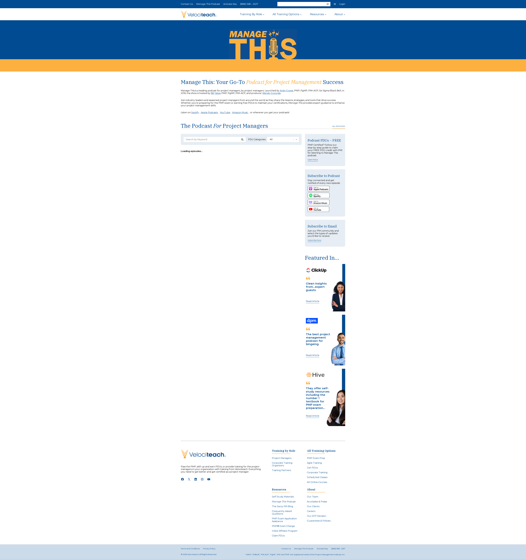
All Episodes (338, 126)
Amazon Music (240, 112)
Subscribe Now (314, 240)
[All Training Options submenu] (301, 14)
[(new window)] (319, 188)
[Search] (327, 4)
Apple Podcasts (209, 112)
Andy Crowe (286, 90)
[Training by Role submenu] (263, 14)
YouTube (225, 112)
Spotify (195, 112)
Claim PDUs (313, 160)
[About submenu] (344, 14)
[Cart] (335, 4)
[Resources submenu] (325, 14)
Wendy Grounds (271, 93)
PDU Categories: (257, 139)
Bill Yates (216, 93)
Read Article (312, 301)
